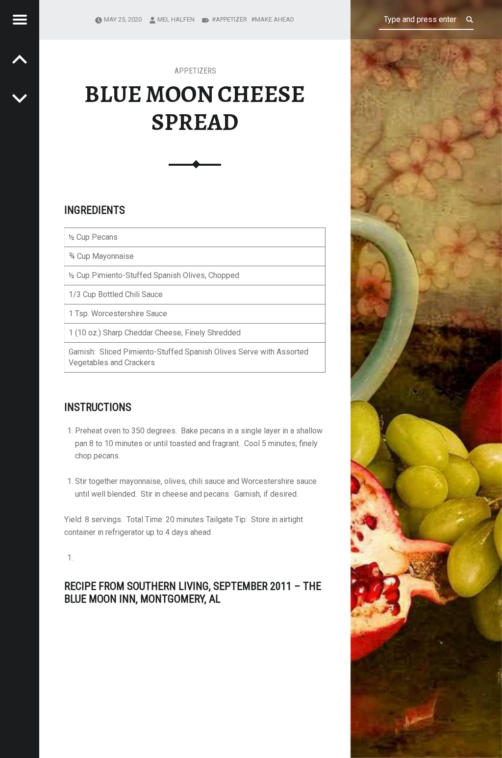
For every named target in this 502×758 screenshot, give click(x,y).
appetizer (231, 19)
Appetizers (195, 71)
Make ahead (274, 19)
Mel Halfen (176, 19)
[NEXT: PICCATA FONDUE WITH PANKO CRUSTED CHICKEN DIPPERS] (19, 58)
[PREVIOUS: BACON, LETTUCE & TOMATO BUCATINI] (19, 98)
